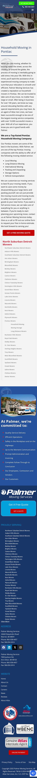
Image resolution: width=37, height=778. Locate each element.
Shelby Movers (10, 342)
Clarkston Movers (11, 279)
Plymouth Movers (11, 317)
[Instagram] (20, 647)
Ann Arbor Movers (11, 258)
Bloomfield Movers (11, 265)
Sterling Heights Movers (13, 349)
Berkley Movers (10, 269)
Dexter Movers (10, 376)
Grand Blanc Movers (12, 290)
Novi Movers (9, 310)
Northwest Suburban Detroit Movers (18, 248)
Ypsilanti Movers (10, 363)
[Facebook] (3, 647)
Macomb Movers (10, 303)
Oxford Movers (10, 314)
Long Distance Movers (18, 331)
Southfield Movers (11, 359)
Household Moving (17, 324)
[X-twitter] (14, 647)
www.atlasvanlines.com (25, 716)
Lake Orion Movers (11, 297)
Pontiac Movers (10, 321)
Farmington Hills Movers (13, 286)
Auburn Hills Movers (12, 251)
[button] (32, 9)
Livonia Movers (10, 300)
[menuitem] (19, 243)
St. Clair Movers (10, 345)
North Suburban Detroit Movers (17, 243)
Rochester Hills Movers (13, 335)
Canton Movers (10, 276)
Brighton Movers (10, 272)
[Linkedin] (9, 647)
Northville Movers (11, 307)
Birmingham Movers (12, 262)
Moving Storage (16, 328)
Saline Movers (9, 370)
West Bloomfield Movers (13, 356)
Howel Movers (10, 366)
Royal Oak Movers (11, 338)
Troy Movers (9, 352)
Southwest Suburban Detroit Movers (18, 255)
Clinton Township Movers (14, 283)
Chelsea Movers (10, 373)
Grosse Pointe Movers (12, 293)
